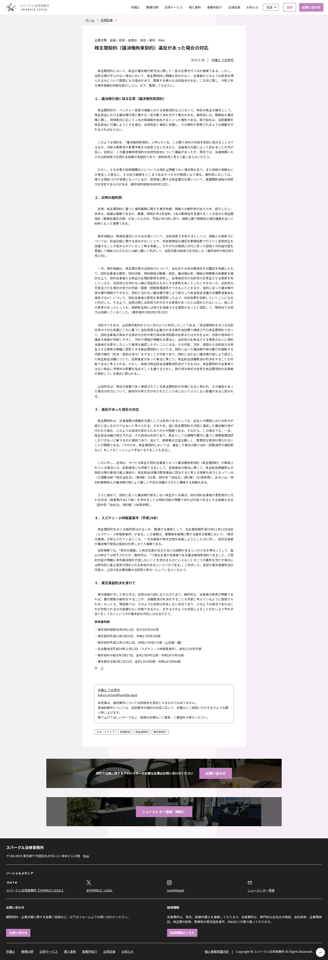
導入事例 (195, 7)
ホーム (90, 20)
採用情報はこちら (182, 932)
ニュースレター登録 (261, 890)
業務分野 (152, 7)
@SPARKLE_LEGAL (100, 890)
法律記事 (234, 7)
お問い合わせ (311, 7)
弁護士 (135, 7)
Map (86, 856)
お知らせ (252, 7)
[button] (271, 7)
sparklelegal (175, 890)
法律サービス (173, 7)
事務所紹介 (214, 7)
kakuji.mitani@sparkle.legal (117, 695)
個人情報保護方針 (217, 951)
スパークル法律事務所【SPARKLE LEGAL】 (35, 890)
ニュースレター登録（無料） (164, 811)
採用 (290, 7)
